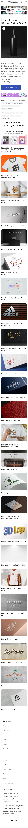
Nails (4, 735)
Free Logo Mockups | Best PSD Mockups (11, 106)
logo (8, 115)
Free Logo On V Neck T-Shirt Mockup (11, 589)
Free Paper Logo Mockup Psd (12, 374)
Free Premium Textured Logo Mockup (11, 273)
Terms (5, 774)
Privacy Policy (7, 769)
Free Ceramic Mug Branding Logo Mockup (13, 201)
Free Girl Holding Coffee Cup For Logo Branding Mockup (13, 445)
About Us (5, 760)
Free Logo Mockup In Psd (10, 421)
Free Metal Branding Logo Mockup (13, 397)
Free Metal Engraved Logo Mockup (13, 226)
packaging (4, 118)
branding (4, 115)
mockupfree (17, 115)
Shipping (5, 778)
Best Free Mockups (21, 100)
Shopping (6, 726)
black (17, 113)
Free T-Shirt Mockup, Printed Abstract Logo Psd (11, 176)
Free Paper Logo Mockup (10, 709)
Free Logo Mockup (8, 493)
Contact (5, 764)
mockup (12, 115)
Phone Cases (6, 749)
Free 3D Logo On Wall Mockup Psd (13, 541)
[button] (2, 2)
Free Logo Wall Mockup (9, 469)
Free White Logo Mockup (10, 639)
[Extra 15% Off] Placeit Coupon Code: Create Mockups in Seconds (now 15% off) (13, 150)
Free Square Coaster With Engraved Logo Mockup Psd (11, 517)
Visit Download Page (11, 87)
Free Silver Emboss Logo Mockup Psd (13, 614)
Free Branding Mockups (17, 103)
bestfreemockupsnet (10, 113)
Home (4, 739)
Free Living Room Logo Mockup (12, 249)
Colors (5, 744)
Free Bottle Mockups (6, 103)
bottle (21, 113)
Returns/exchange (8, 783)
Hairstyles (6, 730)
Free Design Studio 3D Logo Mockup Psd (11, 324)
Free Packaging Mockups (7, 108)
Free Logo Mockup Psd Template (13, 565)
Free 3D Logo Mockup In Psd (11, 662)
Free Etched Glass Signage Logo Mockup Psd (13, 299)
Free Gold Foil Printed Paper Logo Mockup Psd (13, 349)
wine (9, 118)
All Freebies (12, 100)
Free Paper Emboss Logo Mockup (13, 686)
